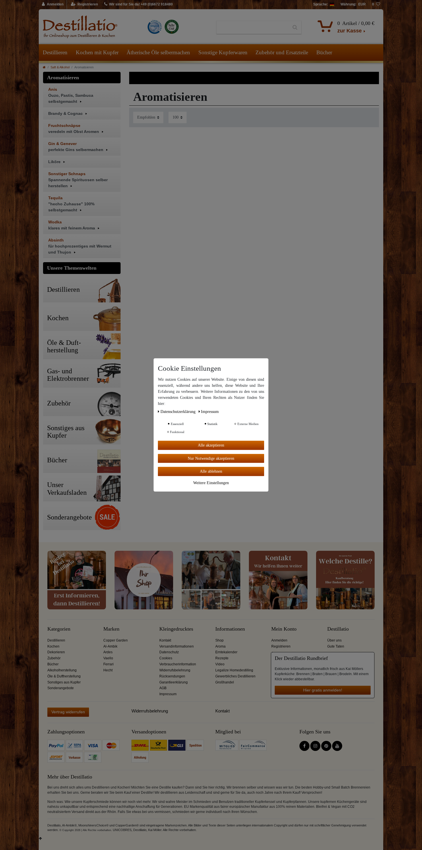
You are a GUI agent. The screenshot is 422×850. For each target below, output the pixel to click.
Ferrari (108, 664)
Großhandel (224, 682)
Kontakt (165, 640)
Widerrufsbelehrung (174, 670)
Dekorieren (56, 652)
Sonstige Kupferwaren (222, 52)
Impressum (168, 694)
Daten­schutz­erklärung (178, 411)
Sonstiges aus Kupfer (64, 682)
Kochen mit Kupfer (97, 52)
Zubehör (54, 658)
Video (219, 664)
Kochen (53, 646)
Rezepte (222, 658)
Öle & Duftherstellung (64, 676)
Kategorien (58, 629)
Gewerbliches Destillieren (235, 676)
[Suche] (295, 27)
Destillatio (338, 629)
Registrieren (281, 646)
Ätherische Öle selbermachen (158, 52)
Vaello (108, 658)
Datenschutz (169, 652)
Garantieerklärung (173, 682)
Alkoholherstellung (62, 670)
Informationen (230, 629)
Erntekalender (226, 652)
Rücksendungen (172, 676)
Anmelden (279, 640)
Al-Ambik (110, 646)
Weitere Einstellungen (211, 482)
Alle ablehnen (211, 471)
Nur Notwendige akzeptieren (211, 458)
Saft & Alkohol (60, 67)
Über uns (334, 640)
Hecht (108, 670)
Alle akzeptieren (211, 445)
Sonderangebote (60, 688)
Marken (111, 629)
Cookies (165, 658)
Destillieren (55, 52)
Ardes (108, 652)
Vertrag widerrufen (68, 712)
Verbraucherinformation (177, 664)
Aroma (220, 646)
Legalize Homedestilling (234, 670)
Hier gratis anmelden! (322, 690)
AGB (163, 688)
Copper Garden (115, 640)
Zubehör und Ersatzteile (281, 52)
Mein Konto (284, 629)
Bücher (324, 52)
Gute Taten (335, 646)
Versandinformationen (176, 646)
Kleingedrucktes (176, 629)
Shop (219, 640)
